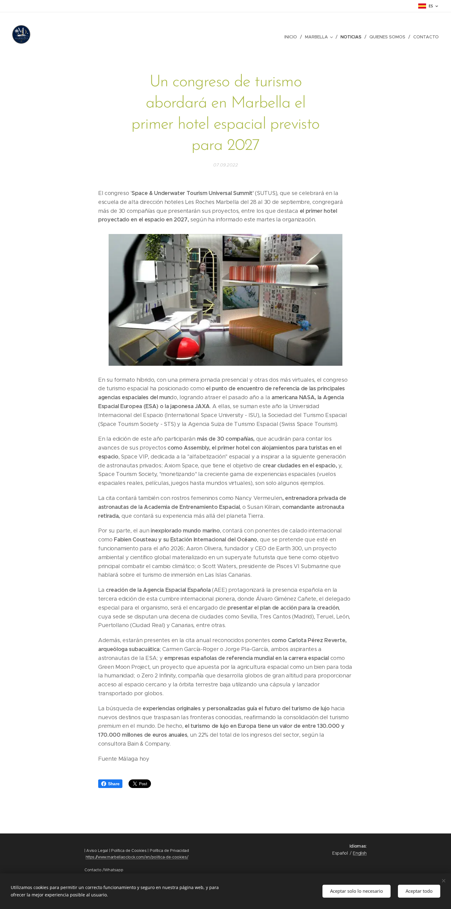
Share (113, 783)
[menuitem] (292, 37)
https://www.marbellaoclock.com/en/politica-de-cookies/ (137, 857)
